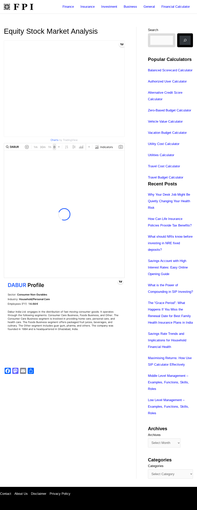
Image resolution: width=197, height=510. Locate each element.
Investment (109, 6)
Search (153, 30)
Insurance (87, 6)
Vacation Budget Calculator (167, 133)
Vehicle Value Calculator (165, 121)
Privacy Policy (60, 494)
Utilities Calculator (161, 155)
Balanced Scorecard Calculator (170, 70)
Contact (5, 494)
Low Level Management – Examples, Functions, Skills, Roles (168, 406)
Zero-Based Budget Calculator (169, 110)
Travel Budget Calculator (165, 177)
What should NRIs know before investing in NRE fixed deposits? (170, 243)
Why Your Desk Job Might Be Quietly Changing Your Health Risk (169, 201)
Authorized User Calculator (167, 81)
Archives (154, 435)
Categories (156, 466)
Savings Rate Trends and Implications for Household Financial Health (167, 340)
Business (130, 6)
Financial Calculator (175, 6)
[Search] (185, 40)
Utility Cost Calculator (163, 144)
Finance (68, 6)
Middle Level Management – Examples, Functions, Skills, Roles (168, 382)
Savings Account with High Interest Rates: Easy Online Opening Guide (168, 267)
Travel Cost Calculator (164, 166)
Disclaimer (38, 494)
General (149, 6)
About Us (21, 494)
